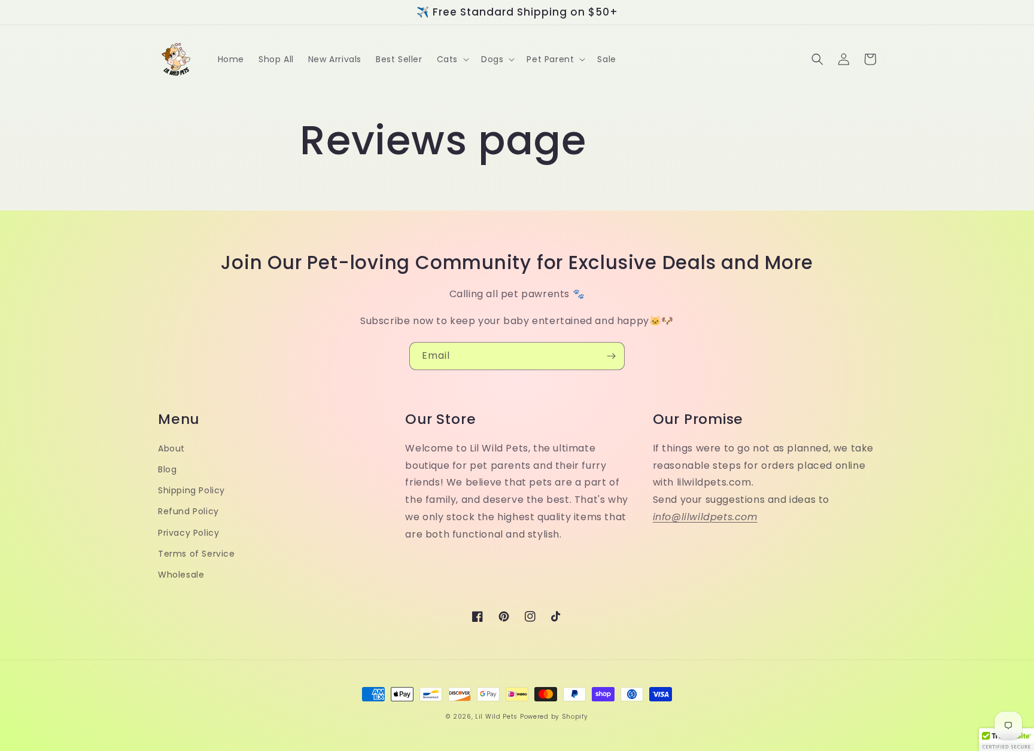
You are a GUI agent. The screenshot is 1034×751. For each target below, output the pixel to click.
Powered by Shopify (554, 716)
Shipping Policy (191, 490)
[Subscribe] (611, 356)
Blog (167, 469)
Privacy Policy (188, 533)
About (171, 448)
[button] (452, 59)
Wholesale (181, 575)
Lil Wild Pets (496, 716)
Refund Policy (188, 511)
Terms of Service (196, 554)
